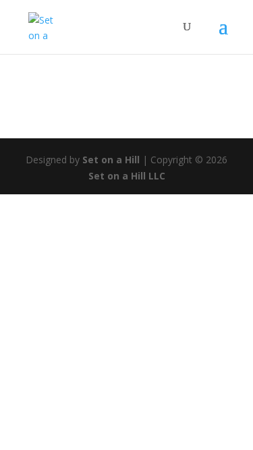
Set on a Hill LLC (126, 175)
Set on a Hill (110, 159)
